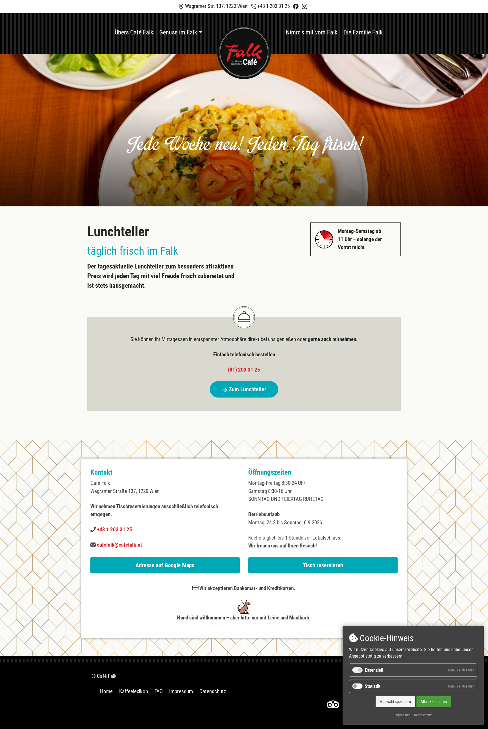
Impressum (181, 691)
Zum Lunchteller (246, 389)
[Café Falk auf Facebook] (296, 6)
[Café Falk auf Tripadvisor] (333, 704)
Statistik (372, 686)
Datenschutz (212, 691)
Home (106, 691)
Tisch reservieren (323, 565)
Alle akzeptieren (434, 701)
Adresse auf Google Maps (165, 565)
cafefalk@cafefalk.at (119, 545)
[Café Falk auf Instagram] (304, 6)
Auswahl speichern (395, 701)
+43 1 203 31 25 (273, 6)
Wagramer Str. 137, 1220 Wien (215, 6)
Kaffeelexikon (133, 691)
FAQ (158, 691)
